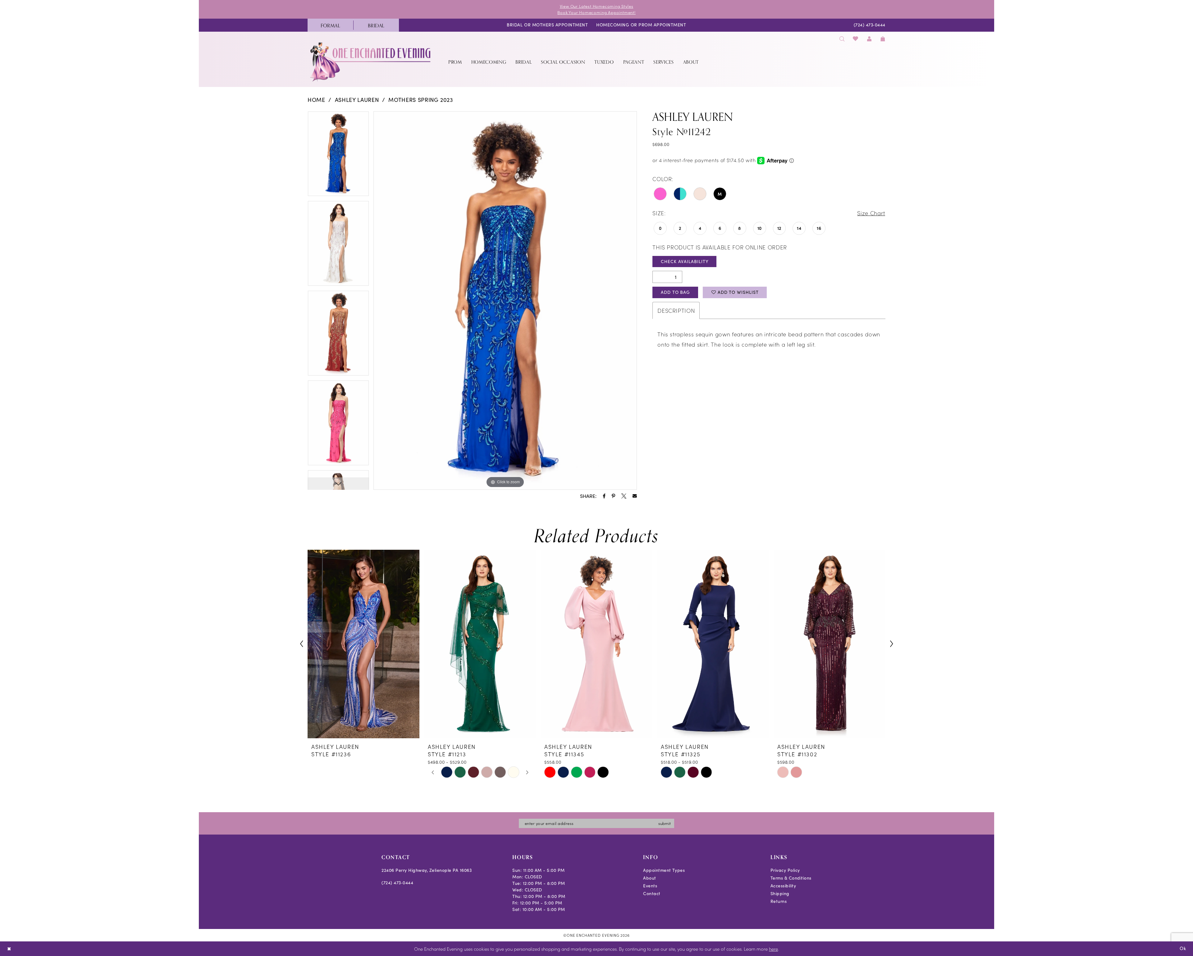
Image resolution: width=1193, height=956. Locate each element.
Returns (778, 901)
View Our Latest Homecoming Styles (596, 6)
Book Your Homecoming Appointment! (596, 12)
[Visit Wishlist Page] (856, 39)
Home (316, 99)
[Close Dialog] (9, 948)
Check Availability (684, 261)
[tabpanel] (338, 156)
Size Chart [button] (871, 213)
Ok (1183, 948)
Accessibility (783, 886)
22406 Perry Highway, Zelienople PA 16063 (427, 870)
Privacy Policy (785, 870)
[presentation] (363, 644)
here (773, 948)
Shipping (779, 893)
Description (676, 310)
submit (664, 823)
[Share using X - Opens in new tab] (623, 496)
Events (650, 886)
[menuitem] (330, 25)
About (649, 878)
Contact (651, 893)
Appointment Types (664, 870)
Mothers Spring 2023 (420, 99)
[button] (869, 39)
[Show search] (842, 39)
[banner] (371, 62)
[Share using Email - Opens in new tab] (635, 496)
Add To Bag (675, 292)
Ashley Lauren (357, 99)
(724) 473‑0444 (397, 882)
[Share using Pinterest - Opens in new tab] (613, 496)
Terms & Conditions (790, 878)
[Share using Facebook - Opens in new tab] (604, 496)
